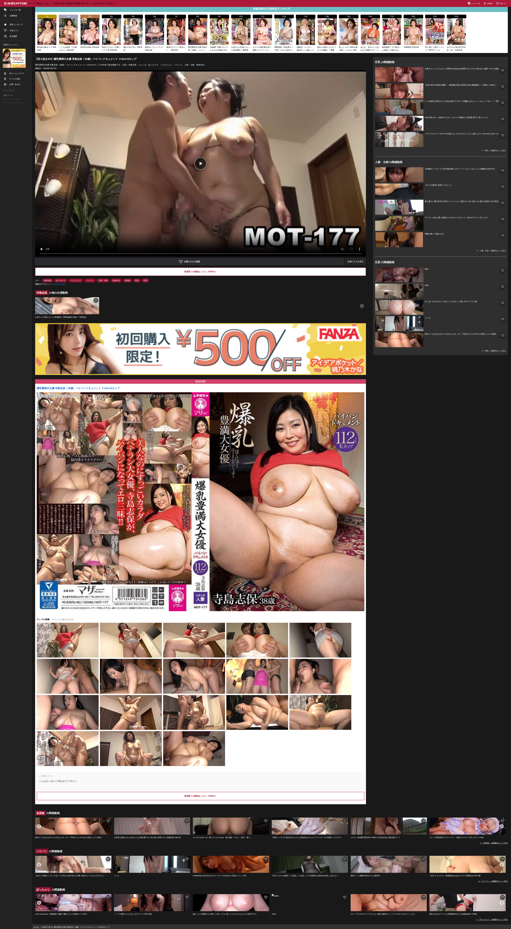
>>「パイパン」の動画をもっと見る (493, 881)
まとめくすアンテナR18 (11, 99)
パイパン (90, 280)
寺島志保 (47, 280)
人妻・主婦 (103, 280)
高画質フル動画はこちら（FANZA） (200, 271)
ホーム (36, 927)
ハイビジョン (75, 280)
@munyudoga (59, 284)
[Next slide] (362, 306)
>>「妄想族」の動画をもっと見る (494, 843)
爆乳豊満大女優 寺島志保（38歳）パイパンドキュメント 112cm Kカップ (78, 388)
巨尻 (145, 280)
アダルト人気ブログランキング (14, 103)
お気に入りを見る (355, 261)
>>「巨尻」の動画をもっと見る (493, 351)
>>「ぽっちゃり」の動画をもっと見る (492, 919)
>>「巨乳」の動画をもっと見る (493, 151)
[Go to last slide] (39, 826)
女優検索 (13, 16)
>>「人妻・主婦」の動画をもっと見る (491, 251)
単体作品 (116, 280)
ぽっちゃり (60, 280)
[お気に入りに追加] (96, 300)
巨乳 (137, 280)
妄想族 (127, 280)
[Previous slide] (39, 306)
